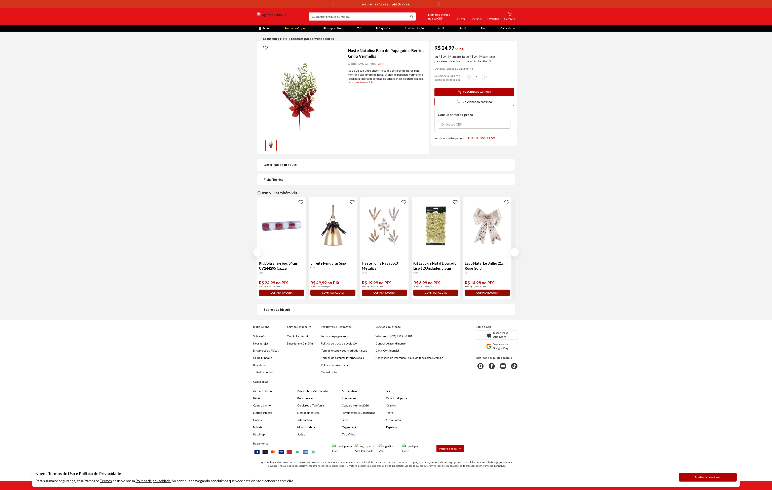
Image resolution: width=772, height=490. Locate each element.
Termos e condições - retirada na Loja (344, 350)
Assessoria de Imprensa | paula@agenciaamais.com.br (409, 357)
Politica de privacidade (335, 365)
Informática (304, 420)
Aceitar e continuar (708, 477)
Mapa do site (329, 372)
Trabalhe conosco (264, 372)
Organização (349, 427)
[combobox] (358, 16)
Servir (463, 28)
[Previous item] (333, 4)
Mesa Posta (393, 420)
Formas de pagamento (335, 336)
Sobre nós (259, 336)
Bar (388, 391)
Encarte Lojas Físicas (266, 350)
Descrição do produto (280, 164)
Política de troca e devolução (339, 343)
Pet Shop (259, 434)
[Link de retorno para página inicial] (281, 16)
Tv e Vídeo (348, 434)
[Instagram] (480, 366)
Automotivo (349, 391)
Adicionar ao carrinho (477, 102)
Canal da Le (507, 28)
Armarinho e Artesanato (312, 391)
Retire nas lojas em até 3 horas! (386, 4)
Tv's (359, 28)
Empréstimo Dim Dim (300, 343)
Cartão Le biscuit (297, 336)
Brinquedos (383, 28)
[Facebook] (492, 366)
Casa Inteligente (396, 398)
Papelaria (391, 427)
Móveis (257, 427)
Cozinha (391, 405)
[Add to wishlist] (265, 47)
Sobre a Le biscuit (277, 309)
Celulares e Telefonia (310, 405)
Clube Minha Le (262, 357)
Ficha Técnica (273, 179)
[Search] (412, 16)
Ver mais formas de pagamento (453, 68)
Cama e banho (262, 405)
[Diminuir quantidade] (469, 77)
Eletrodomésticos (308, 412)
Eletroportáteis (333, 28)
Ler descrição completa (360, 82)
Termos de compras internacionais (342, 357)
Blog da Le (259, 365)
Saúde (301, 434)
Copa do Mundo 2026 (355, 405)
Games (257, 420)
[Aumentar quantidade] (484, 77)
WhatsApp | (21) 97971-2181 (394, 336)
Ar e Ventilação (414, 28)
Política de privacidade (153, 481)
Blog (483, 28)
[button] (434, 16)
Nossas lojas (261, 343)
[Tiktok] (514, 366)
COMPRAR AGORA (477, 92)
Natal (284, 38)
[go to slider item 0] (271, 145)
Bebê (256, 398)
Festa (389, 412)
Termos (106, 481)
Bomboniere (305, 398)
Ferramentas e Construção (358, 412)
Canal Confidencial (387, 350)
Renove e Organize (296, 28)
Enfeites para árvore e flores (312, 38)
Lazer (345, 420)
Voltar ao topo (448, 448)
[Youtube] (503, 366)
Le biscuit (270, 38)
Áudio (441, 28)
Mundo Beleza (306, 427)
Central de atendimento (391, 343)
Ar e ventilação (262, 391)
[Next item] (438, 4)
